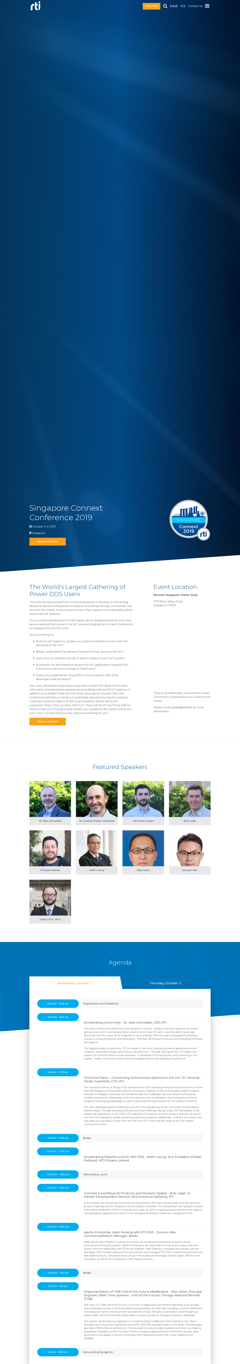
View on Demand (47, 541)
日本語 (174, 6)
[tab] (74, 982)
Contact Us (195, 6)
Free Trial (151, 6)
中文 (182, 6)
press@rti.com (182, 707)
